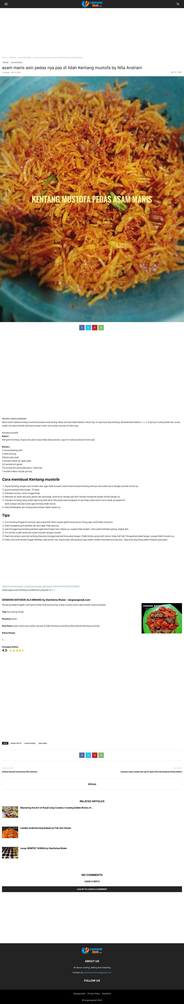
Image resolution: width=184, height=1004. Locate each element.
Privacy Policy (93, 993)
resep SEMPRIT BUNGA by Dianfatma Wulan (43, 848)
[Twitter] (88, 327)
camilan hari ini (16, 743)
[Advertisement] (92, 30)
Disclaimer (106, 993)
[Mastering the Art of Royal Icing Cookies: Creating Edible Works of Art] (10, 812)
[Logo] (92, 953)
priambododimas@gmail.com (97, 972)
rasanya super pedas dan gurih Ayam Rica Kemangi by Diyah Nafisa (151, 771)
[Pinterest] (94, 327)
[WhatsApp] (101, 327)
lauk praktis (43, 743)
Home (4, 57)
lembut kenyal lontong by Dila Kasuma (19, 771)
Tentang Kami (79, 993)
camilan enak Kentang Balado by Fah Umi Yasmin (45, 828)
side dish (12, 57)
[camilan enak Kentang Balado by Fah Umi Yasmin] (10, 833)
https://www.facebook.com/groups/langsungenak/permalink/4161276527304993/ (41, 586)
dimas (7, 72)
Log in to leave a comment (92, 889)
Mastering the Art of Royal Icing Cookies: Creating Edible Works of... (56, 807)
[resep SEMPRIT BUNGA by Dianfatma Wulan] (10, 853)
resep (144, 422)
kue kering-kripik (25, 57)
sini (53, 590)
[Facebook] (82, 327)
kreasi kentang (30, 743)
